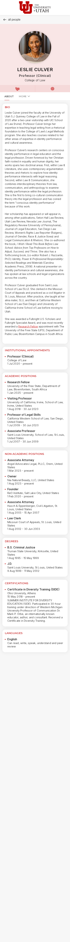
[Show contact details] (17, 88)
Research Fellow (28, 326)
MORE (23, 96)
